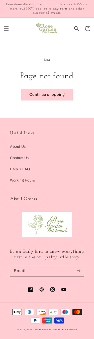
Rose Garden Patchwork (40, 329)
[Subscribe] (78, 270)
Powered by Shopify (65, 329)
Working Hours (22, 180)
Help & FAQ (20, 169)
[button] (6, 28)
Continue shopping (47, 94)
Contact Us (19, 158)
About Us (18, 146)
